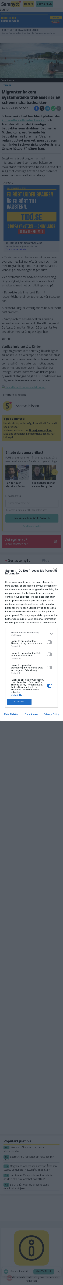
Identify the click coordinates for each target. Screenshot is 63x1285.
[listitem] (31, 633)
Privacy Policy (51, 714)
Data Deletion (11, 714)
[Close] (56, 571)
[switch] (49, 642)
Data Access (31, 714)
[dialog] (31, 642)
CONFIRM (19, 702)
